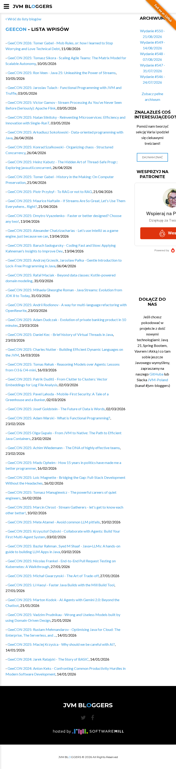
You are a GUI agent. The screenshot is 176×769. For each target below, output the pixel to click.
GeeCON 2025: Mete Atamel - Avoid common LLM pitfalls (54, 522)
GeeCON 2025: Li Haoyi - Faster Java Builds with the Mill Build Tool (61, 585)
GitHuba (156, 374)
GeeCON (16, 29)
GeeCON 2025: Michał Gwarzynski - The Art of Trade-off (53, 575)
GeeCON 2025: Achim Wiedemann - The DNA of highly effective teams (64, 447)
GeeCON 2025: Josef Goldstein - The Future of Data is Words (56, 409)
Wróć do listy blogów (24, 19)
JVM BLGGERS (32, 6)
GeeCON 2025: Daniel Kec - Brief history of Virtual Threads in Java (60, 334)
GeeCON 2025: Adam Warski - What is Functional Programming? (59, 418)
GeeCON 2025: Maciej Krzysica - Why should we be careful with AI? (61, 644)
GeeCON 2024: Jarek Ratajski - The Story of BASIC (48, 659)
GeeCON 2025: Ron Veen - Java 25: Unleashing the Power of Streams (62, 72)
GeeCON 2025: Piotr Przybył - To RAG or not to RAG (50, 191)
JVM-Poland (158, 380)
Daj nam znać (152, 157)
